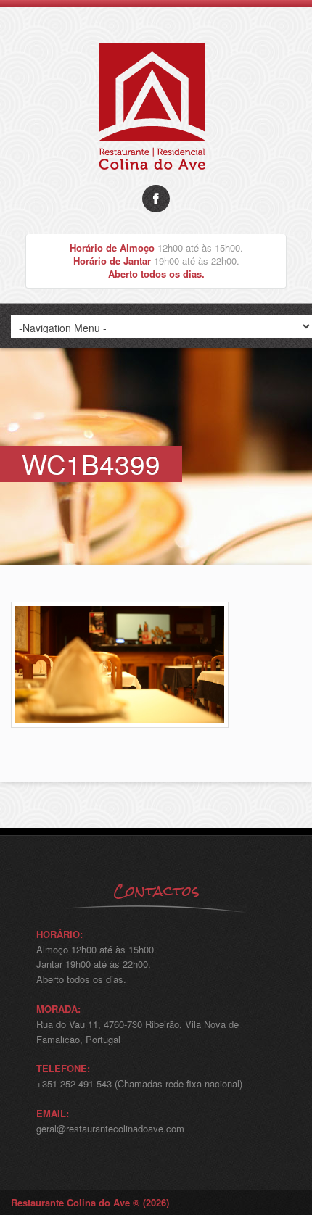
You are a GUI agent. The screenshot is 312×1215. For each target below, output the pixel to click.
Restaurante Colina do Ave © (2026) (90, 1202)
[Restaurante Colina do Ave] (156, 181)
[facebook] (156, 198)
